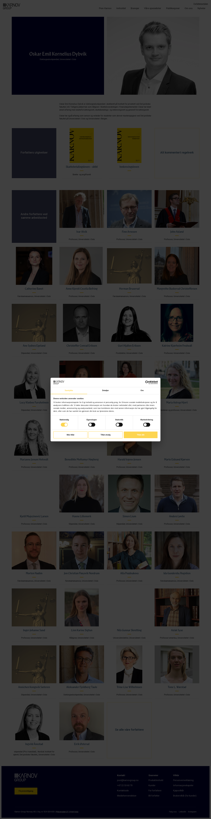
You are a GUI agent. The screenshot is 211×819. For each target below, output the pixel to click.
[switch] (91, 425)
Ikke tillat (70, 435)
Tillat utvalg (106, 435)
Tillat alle (140, 435)
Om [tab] (142, 390)
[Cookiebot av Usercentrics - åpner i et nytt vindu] (147, 382)
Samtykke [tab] (69, 390)
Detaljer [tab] (105, 390)
